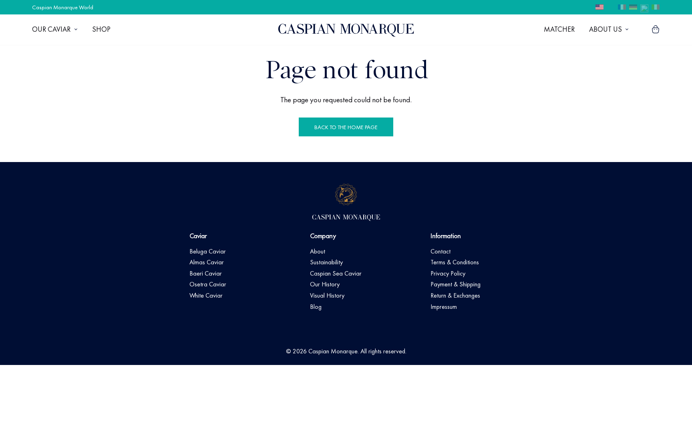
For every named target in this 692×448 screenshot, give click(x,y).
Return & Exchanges (455, 295)
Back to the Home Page (346, 127)
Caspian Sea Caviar (336, 273)
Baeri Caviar (205, 273)
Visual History (327, 295)
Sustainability (326, 262)
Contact (440, 251)
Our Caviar (51, 29)
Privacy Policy (447, 273)
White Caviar (206, 295)
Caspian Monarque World (62, 7)
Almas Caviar (206, 262)
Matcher (559, 29)
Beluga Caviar (207, 251)
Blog (316, 306)
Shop (101, 29)
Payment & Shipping (455, 284)
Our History (325, 284)
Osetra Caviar (207, 284)
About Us (605, 29)
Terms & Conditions (454, 262)
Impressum (443, 306)
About (317, 251)
